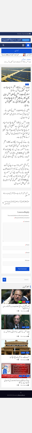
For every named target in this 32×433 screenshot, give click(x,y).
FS (17, 310)
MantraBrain (21, 395)
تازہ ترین (23, 327)
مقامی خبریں (23, 352)
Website (27, 260)
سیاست (20, 301)
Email (27, 252)
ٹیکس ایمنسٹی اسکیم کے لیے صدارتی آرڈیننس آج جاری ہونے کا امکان (15, 194)
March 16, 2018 (24, 310)
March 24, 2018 (24, 385)
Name (27, 244)
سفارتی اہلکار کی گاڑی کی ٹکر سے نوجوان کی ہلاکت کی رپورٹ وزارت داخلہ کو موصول (16, 202)
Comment (26, 221)
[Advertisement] (16, 16)
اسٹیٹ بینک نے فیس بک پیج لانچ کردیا (19, 357)
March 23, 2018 (24, 359)
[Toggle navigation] (23, 45)
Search (4, 280)
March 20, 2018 (24, 336)
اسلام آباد (27, 84)
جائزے (24, 301)
